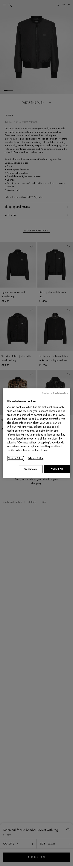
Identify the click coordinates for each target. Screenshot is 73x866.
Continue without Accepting (55, 393)
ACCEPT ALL (57, 469)
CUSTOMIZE (30, 469)
